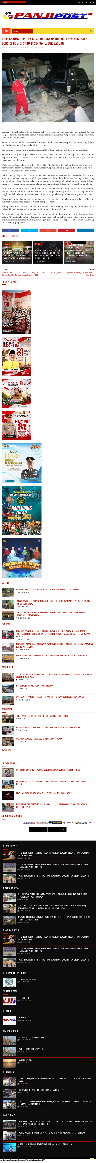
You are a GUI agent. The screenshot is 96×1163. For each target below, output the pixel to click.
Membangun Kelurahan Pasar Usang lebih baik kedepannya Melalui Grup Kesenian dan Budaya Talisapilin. (54, 918)
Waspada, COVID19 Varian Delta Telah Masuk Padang (39, 738)
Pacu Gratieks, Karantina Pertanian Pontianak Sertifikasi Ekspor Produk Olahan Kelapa (54, 1080)
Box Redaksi (23, 1017)
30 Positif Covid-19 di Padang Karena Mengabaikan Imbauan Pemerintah (48, 769)
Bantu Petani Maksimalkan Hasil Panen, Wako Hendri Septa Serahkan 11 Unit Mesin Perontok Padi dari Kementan (55, 1102)
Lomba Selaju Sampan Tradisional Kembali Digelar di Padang (45, 1144)
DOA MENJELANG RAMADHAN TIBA (31, 1048)
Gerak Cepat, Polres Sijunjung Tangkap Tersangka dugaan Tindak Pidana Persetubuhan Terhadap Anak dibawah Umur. (77, 252)
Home (6, 31)
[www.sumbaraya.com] (38, 823)
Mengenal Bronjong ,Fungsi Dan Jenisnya (34, 685)
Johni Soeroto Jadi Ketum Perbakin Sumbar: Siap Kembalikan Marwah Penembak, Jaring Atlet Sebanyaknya (52, 614)
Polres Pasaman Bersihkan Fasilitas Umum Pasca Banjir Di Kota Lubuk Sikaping (53, 875)
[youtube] (86, 2)
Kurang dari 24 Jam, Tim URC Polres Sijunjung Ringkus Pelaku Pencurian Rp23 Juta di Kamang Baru (47, 254)
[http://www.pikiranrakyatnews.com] (77, 823)
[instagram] (79, 2)
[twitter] (90, 2)
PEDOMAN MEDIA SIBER (27, 979)
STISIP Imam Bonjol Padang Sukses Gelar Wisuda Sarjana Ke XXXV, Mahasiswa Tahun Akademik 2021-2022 (54, 675)
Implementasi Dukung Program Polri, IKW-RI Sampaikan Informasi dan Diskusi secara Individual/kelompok (53, 895)
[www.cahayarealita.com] (51, 823)
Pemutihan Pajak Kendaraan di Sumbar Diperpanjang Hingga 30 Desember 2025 (51, 655)
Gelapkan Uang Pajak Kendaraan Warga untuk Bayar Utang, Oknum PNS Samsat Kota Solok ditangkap (17, 254)
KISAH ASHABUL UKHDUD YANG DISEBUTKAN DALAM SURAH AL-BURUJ (44, 792)
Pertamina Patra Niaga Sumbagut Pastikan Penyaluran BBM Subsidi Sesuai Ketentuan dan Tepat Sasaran (54, 645)
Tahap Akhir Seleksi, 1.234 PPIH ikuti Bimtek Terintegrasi (42, 715)
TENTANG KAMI (24, 997)
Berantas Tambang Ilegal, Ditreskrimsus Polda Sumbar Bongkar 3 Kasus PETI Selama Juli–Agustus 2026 (53, 865)
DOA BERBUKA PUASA (26, 1060)
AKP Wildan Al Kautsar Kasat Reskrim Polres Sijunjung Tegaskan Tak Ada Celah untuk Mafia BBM (53, 854)
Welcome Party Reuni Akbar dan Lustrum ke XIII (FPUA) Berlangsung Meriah (50, 697)
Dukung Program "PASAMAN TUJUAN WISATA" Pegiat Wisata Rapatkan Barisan (51, 1132)
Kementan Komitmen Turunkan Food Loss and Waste (41, 1090)
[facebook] (93, 2)
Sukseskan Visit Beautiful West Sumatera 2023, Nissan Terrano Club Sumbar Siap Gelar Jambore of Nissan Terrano (55, 1122)
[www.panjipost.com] (64, 823)
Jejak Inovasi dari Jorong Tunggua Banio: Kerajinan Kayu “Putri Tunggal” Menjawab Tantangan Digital (54, 602)
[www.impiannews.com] (25, 823)
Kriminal (41, 47)
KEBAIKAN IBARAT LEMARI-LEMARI (31, 1037)
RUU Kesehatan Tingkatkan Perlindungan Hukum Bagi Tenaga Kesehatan (48, 727)
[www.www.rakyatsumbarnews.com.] (12, 823)
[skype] (82, 2)
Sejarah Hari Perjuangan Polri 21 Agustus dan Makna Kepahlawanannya (48, 589)
